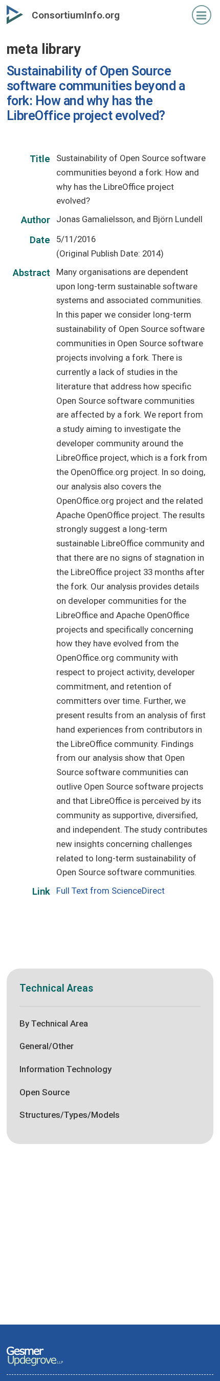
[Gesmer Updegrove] (35, 1367)
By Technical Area (53, 1023)
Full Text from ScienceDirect (110, 890)
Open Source (44, 1092)
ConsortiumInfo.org (76, 15)
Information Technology (65, 1069)
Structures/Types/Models (69, 1115)
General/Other (46, 1046)
